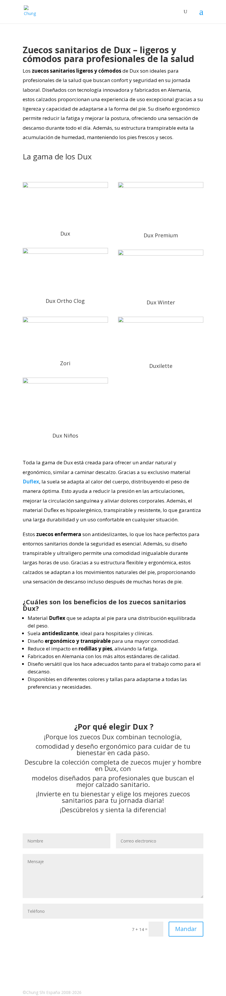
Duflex (31, 481)
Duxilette (160, 365)
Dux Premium (161, 235)
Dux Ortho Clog (65, 300)
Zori (65, 363)
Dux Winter (161, 302)
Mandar (186, 929)
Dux (65, 233)
